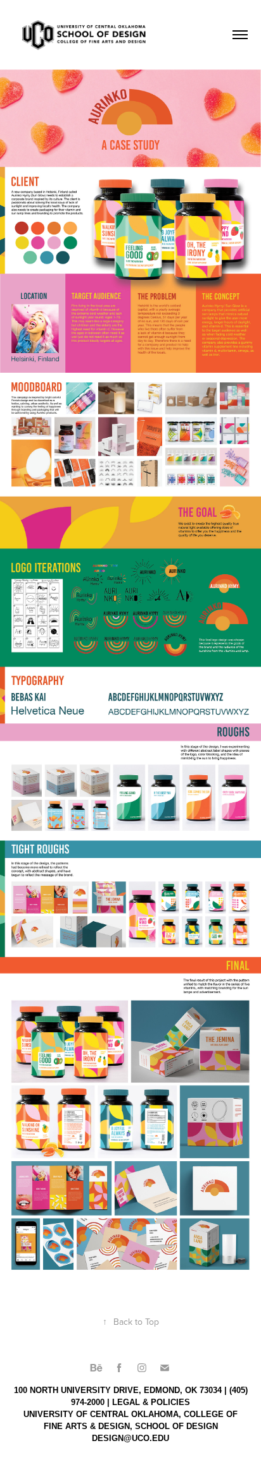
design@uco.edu (130, 1438)
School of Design (176, 1426)
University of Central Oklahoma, (102, 1414)
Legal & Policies (151, 1402)
